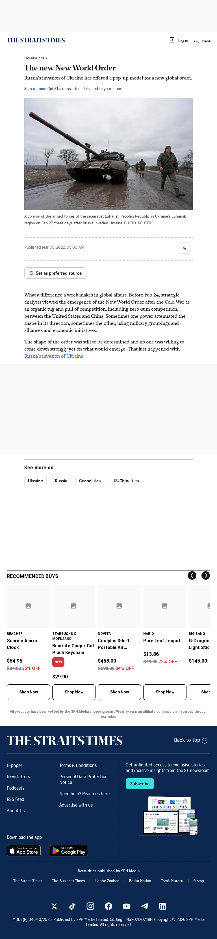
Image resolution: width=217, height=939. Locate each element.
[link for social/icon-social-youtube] (126, 906)
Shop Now (28, 692)
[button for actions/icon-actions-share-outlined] (184, 247)
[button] (178, 40)
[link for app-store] (25, 850)
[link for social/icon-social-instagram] (90, 906)
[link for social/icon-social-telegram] (144, 906)
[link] (36, 40)
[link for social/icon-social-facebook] (108, 906)
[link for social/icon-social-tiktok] (72, 906)
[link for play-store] (69, 850)
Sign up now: (35, 88)
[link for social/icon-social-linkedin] (162, 906)
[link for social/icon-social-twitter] (54, 906)
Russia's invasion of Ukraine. (54, 355)
